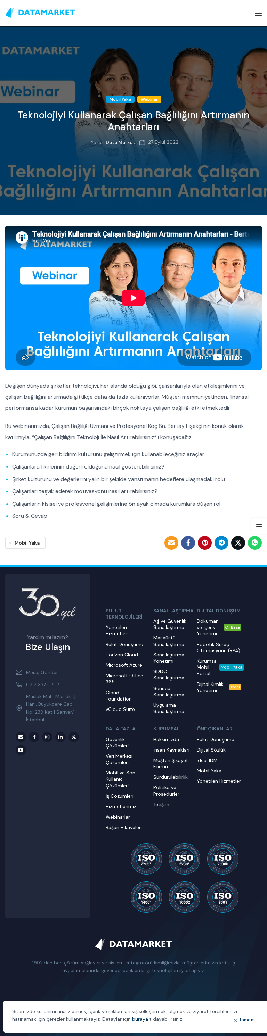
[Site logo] (40, 12)
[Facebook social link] (188, 543)
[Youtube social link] (21, 750)
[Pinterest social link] (205, 543)
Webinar (149, 99)
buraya (140, 1019)
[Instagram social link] (47, 737)
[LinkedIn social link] (60, 737)
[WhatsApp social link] (255, 543)
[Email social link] (171, 543)
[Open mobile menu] (258, 13)
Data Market (120, 142)
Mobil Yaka (120, 99)
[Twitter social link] (238, 543)
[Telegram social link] (221, 543)
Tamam (247, 1020)
